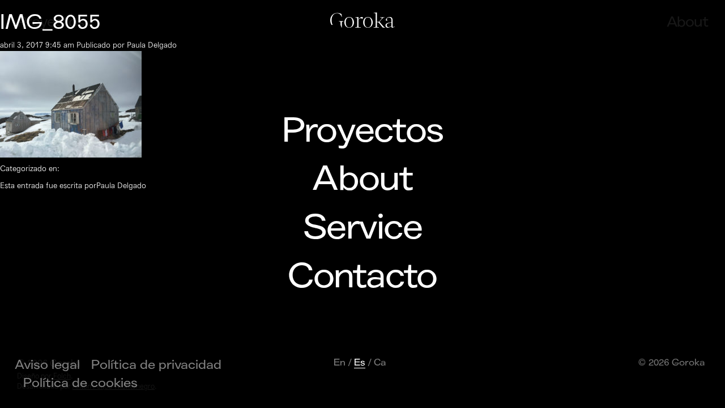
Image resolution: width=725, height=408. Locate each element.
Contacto (362, 276)
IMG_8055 (50, 22)
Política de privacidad (156, 365)
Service (362, 227)
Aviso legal (47, 365)
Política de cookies (80, 383)
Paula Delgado (152, 45)
